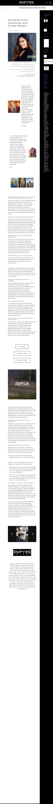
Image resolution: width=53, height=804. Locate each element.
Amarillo (25, 563)
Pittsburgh (24, 580)
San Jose (24, 585)
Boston (13, 567)
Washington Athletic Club (16, 467)
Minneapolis (23, 577)
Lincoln (21, 575)
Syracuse (26, 587)
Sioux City (46, 165)
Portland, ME (31, 580)
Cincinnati (18, 568)
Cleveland (24, 568)
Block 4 (11, 455)
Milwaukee (16, 577)
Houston (33, 572)
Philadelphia (12, 580)
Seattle (29, 585)
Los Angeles (28, 573)
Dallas (11, 570)
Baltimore (27, 565)
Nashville (29, 577)
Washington (20, 588)
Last (46, 24)
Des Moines (22, 570)
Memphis (32, 575)
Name (46, 18)
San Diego (46, 160)
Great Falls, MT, (26, 572)
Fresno (19, 572)
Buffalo (17, 567)
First (44, 24)
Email (45, 28)
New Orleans (16, 578)
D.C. (26, 588)
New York (23, 578)
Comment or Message (46, 36)
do (35, 578)
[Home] (26, 3)
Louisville (26, 575)
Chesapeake (29, 567)
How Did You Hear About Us (46, 51)
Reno (31, 582)
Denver (16, 570)
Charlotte (23, 567)
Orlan (32, 578)
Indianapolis (13, 573)
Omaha (28, 578)
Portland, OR (14, 582)
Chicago (12, 568)
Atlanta (12, 565)
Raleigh (21, 582)
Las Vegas (46, 127)
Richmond (26, 582)
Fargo (14, 572)
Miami (10, 577)
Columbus (31, 568)
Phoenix (18, 580)
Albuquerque (19, 563)
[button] (50, 3)
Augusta (17, 565)
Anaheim (31, 563)
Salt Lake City (21, 583)
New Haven (45, 138)
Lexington (15, 575)
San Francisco (17, 585)
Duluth (32, 570)
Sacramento (12, 583)
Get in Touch (46, 68)
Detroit (28, 570)
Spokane (14, 587)
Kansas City (20, 573)
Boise (32, 565)
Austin (22, 565)
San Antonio (28, 583)
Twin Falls (32, 587)
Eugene (10, 572)
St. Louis (20, 587)
